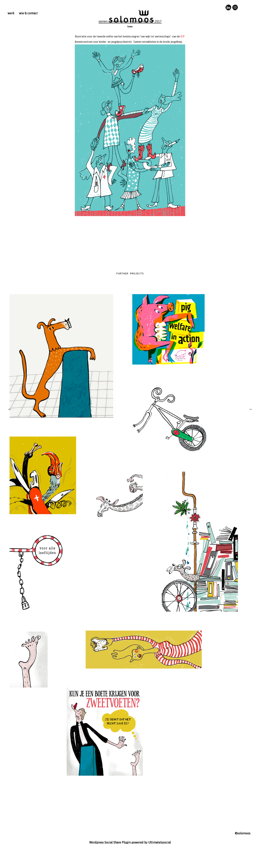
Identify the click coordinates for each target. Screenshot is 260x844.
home (130, 26)
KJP (182, 36)
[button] (130, 130)
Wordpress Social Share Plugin (110, 842)
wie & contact (28, 13)
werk (11, 13)
